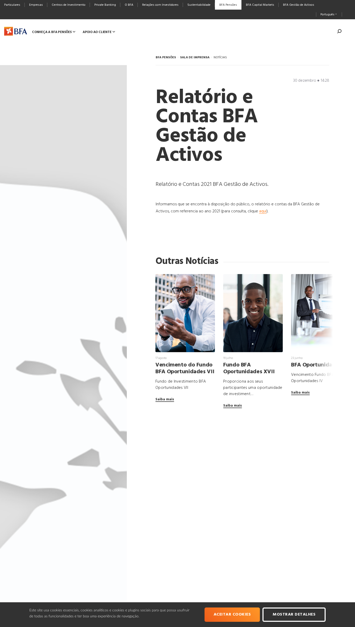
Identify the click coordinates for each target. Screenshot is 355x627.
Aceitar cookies (232, 614)
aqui (262, 211)
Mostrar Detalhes (294, 614)
